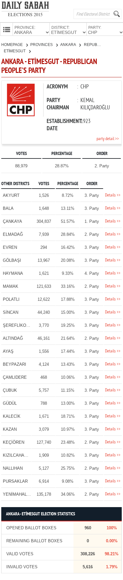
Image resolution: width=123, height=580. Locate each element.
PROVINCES (42, 44)
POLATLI (11, 299)
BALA (8, 208)
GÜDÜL (10, 403)
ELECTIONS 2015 (25, 14)
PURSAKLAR (15, 481)
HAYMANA (13, 273)
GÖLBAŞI (12, 260)
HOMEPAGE (12, 44)
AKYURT (11, 195)
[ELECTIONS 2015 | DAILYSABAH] (25, 6)
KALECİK (11, 416)
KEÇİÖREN (13, 442)
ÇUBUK (10, 390)
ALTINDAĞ (13, 338)
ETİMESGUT (15, 51)
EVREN (10, 247)
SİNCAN (10, 312)
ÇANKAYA (12, 221)
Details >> (112, 195)
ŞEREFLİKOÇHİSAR (22, 325)
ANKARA (68, 44)
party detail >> (108, 139)
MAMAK (10, 286)
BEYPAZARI (14, 364)
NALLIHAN (13, 468)
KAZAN (10, 429)
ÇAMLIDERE (15, 377)
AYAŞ (8, 351)
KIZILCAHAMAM (18, 455)
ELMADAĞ (13, 234)
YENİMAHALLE (17, 494)
